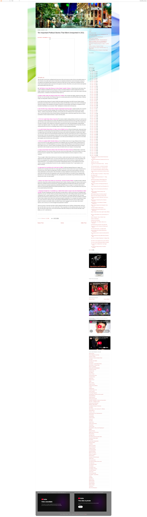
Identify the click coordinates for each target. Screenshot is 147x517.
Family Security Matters (93, 385)
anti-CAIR (91, 359)
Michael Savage (92, 430)
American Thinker (92, 356)
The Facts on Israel (92, 32)
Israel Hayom (91, 414)
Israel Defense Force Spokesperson (95, 413)
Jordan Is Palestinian (95, 218)
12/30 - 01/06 (93, 71)
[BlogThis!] (55, 218)
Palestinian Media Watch (93, 438)
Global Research (92, 397)
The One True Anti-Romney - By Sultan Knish (99, 167)
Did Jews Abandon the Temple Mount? (96, 36)
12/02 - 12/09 (93, 78)
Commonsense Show (93, 375)
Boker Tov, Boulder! (92, 366)
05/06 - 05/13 (93, 126)
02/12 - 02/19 (93, 145)
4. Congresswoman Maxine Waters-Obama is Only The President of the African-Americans (55, 149)
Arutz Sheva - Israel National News (95, 363)
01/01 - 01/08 (93, 155)
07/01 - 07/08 (93, 113)
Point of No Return (92, 446)
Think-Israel (91, 471)
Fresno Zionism (92, 391)
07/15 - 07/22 (93, 110)
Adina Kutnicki (91, 353)
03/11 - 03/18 (93, 139)
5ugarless (77, 514)
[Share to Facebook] (57, 218)
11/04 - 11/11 (93, 84)
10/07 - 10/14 (93, 91)
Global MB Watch (92, 395)
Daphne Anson (91, 379)
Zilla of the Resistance (93, 487)
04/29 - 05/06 (93, 128)
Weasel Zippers (92, 483)
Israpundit (91, 419)
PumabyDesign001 (92, 449)
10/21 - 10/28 (93, 87)
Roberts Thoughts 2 (92, 454)
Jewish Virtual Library (93, 423)
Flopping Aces (91, 388)
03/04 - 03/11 (93, 140)
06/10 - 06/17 (93, 118)
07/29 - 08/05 (93, 107)
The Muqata (91, 465)
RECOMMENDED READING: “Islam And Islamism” (98, 39)
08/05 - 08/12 (93, 105)
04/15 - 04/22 (93, 131)
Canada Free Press (92, 369)
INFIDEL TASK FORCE (93, 404)
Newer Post (41, 223)
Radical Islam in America (93, 38)
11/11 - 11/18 (93, 83)
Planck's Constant (92, 445)
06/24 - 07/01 (93, 115)
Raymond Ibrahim (92, 451)
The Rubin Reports (92, 470)
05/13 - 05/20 (93, 124)
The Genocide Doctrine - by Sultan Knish (98, 228)
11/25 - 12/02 (93, 79)
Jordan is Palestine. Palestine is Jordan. (96, 46)
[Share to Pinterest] (58, 218)
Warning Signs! (91, 481)
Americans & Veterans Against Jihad (95, 357)
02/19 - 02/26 (93, 144)
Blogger (85, 514)
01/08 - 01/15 (93, 153)
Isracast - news (92, 411)
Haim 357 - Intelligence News (94, 401)
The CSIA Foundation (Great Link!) (95, 461)
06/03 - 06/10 (93, 120)
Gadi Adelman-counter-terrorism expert (96, 394)
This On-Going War (92, 473)
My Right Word (91, 435)
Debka (90, 381)
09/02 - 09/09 (93, 99)
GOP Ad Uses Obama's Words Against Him (99, 179)
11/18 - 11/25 (93, 81)
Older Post (83, 223)
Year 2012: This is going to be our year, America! (100, 240)
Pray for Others (106, 299)
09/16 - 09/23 (93, 95)
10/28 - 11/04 (93, 86)
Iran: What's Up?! (94, 175)
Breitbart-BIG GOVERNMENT (94, 368)
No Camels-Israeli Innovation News (95, 436)
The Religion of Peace (93, 468)
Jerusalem (91, 420)
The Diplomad (91, 462)
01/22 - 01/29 (93, 150)
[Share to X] (56, 218)
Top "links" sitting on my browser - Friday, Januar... (100, 173)
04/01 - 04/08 (93, 134)
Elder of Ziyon (91, 382)
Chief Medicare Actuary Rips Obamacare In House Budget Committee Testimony (55, 88)
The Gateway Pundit (92, 464)
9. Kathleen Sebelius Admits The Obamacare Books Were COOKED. (51, 95)
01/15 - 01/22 (93, 152)
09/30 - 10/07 (93, 92)
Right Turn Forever (92, 452)
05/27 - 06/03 (93, 121)
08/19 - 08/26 (93, 102)
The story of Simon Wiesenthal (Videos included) (100, 242)
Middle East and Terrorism (94, 432)
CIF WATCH (91, 372)
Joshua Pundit (91, 426)
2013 (91, 68)
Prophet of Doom (92, 448)
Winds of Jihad (91, 484)
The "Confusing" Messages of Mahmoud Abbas (99, 169)
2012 (91, 70)
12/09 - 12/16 (93, 76)
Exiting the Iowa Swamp (95, 220)
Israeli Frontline (92, 417)
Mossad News (91, 433)
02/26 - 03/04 (93, 142)
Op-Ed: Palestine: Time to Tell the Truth (98, 217)
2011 (91, 249)
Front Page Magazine (93, 392)
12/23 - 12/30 (93, 73)
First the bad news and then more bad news (99, 224)
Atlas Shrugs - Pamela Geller (94, 365)
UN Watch (91, 477)
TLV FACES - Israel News (93, 474)
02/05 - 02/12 (93, 147)
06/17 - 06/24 (93, 116)
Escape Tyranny (92, 384)
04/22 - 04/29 (93, 129)
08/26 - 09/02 (93, 100)
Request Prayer (92, 299)
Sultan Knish (91, 458)
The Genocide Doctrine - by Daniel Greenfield (99, 166)
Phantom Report (92, 442)
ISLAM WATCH (91, 410)
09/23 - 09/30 (93, 94)
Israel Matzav (91, 416)
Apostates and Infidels (93, 360)
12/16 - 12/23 (93, 75)
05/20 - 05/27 (93, 123)
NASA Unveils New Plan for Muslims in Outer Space (98, 50)
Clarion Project (91, 373)
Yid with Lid (41, 77)
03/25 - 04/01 (93, 136)
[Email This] (53, 218)
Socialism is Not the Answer (94, 457)
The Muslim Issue (92, 467)
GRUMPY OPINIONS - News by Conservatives (97, 400)
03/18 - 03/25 (93, 137)
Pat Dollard (91, 439)
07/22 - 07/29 (93, 108)
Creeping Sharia (92, 376)
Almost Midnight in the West (94, 354)
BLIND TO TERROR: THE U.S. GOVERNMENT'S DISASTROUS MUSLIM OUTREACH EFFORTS (98, 42)
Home (62, 223)
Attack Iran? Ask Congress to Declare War (98, 195)
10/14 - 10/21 (93, 89)
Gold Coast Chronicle (93, 398)
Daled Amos (91, 378)
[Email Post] (52, 218)
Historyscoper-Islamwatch (93, 403)
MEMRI (90, 429)
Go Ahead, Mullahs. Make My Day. (97, 207)
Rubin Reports (91, 455)
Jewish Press (91, 422)
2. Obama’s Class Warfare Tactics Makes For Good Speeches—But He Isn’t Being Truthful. (56, 180)
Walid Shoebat (91, 480)
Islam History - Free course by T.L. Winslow (97, 408)
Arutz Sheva (91, 362)
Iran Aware (91, 407)
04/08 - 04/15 (93, 132)
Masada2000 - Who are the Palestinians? (96, 427)
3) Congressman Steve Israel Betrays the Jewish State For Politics (50, 167)
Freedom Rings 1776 (93, 389)
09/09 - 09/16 (93, 97)
